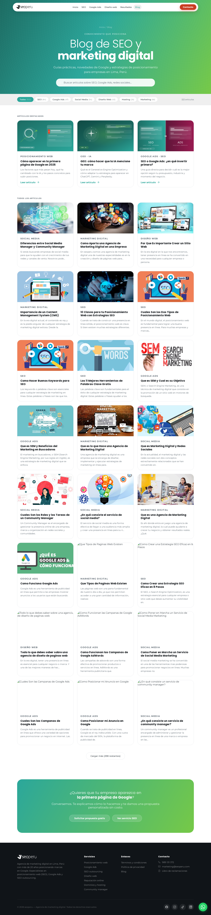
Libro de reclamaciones (174, 871)
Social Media (83, 99)
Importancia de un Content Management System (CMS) (39, 313)
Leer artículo (28, 182)
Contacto (188, 7)
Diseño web (111, 7)
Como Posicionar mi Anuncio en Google (101, 722)
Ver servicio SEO (127, 818)
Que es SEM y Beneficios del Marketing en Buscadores (38, 447)
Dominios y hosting (95, 885)
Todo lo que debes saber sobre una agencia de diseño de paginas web (44, 653)
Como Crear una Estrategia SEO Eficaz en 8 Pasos (162, 585)
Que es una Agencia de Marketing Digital (163, 516)
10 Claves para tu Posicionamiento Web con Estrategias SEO (104, 313)
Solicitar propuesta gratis (89, 818)
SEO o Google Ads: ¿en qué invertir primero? (164, 163)
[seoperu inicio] (24, 7)
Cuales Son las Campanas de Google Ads (40, 722)
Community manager (96, 889)
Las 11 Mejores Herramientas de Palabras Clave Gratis (101, 382)
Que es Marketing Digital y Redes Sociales (163, 447)
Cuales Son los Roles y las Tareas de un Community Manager (45, 516)
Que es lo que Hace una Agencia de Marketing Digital (104, 447)
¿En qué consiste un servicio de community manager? (162, 722)
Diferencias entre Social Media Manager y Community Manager (42, 245)
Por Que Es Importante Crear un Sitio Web (165, 245)
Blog (137, 7)
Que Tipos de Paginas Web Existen (103, 583)
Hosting (128, 99)
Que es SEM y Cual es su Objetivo (163, 381)
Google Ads (95, 7)
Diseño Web (107, 99)
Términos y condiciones (134, 862)
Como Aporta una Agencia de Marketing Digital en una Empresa (103, 245)
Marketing (148, 99)
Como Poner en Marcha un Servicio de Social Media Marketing (164, 653)
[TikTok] (183, 907)
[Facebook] (167, 907)
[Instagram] (175, 907)
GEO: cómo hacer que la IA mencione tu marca (105, 163)
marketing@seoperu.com (176, 866)
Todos (25, 99)
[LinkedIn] (191, 907)
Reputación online (94, 880)
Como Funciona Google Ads (39, 583)
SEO (84, 7)
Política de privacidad (132, 867)
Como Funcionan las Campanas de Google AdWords (104, 653)
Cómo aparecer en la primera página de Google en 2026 (40, 163)
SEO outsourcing (93, 871)
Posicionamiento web (96, 862)
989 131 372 (168, 862)
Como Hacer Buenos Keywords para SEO (44, 382)
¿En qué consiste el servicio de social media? (101, 516)
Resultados (126, 7)
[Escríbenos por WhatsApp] (203, 907)
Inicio (75, 7)
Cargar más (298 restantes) (105, 756)
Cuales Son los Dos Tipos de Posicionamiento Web (159, 313)
